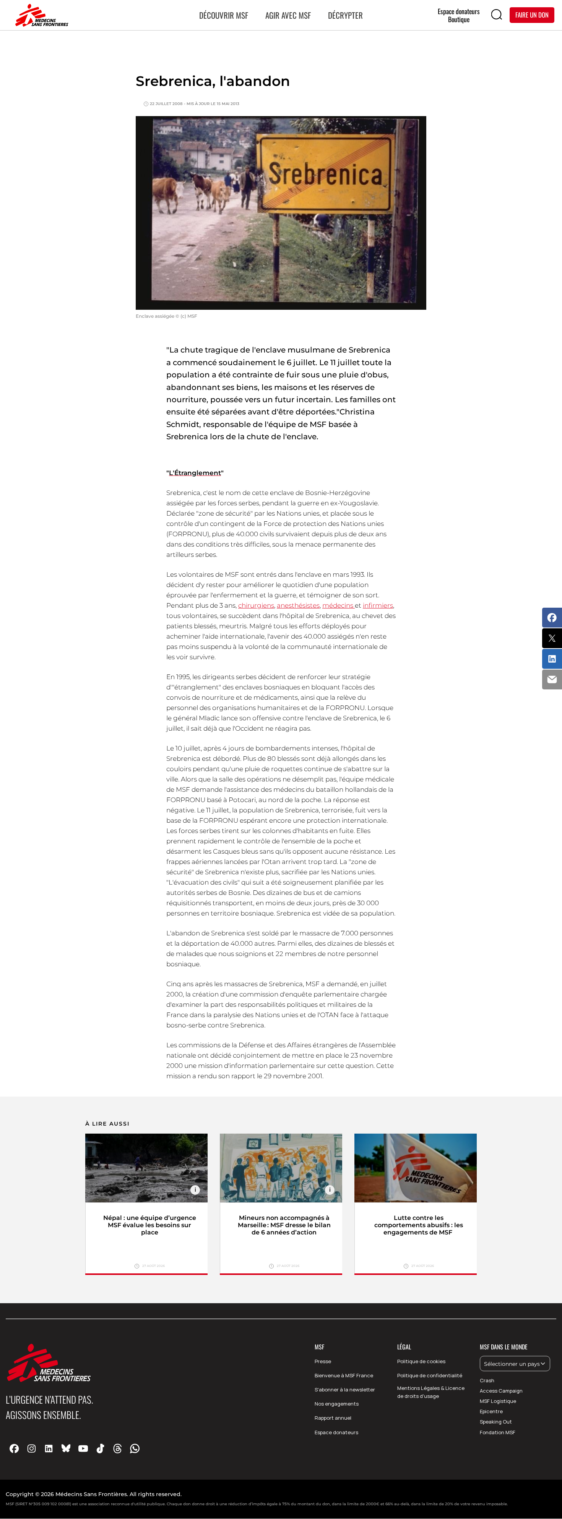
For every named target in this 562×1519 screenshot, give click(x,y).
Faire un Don (532, 14)
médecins (338, 605)
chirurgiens (256, 605)
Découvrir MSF (223, 15)
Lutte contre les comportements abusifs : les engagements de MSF (418, 1225)
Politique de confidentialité (429, 1375)
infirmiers (378, 605)
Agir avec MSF (288, 15)
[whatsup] (134, 1448)
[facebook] (14, 1448)
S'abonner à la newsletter (345, 1389)
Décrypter (345, 15)
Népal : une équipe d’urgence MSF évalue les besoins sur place (149, 1225)
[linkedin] (48, 1448)
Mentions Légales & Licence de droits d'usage (431, 1392)
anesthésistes (298, 605)
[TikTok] (100, 1448)
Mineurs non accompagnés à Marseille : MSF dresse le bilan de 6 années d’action (284, 1225)
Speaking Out (496, 1421)
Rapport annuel (333, 1417)
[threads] (117, 1448)
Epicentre (491, 1411)
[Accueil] (40, 15)
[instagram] (31, 1448)
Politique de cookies (421, 1361)
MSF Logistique (498, 1401)
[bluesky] (66, 1448)
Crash (487, 1380)
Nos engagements (337, 1403)
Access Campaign (501, 1390)
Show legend (195, 1190)
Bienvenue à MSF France (344, 1375)
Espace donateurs (336, 1432)
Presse (323, 1361)
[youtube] (83, 1448)
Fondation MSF (497, 1432)
